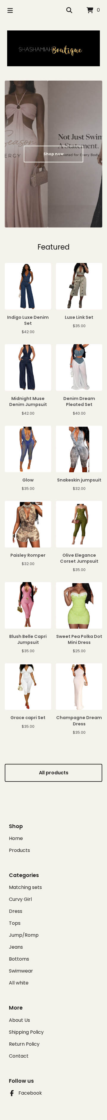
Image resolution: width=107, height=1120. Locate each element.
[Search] (69, 10)
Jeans (16, 947)
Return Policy (24, 1044)
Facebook (30, 1093)
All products (53, 772)
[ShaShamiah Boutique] (53, 48)
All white (19, 982)
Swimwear (21, 970)
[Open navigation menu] (10, 10)
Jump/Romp (24, 935)
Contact (19, 1056)
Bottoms (19, 959)
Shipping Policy (26, 1032)
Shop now (53, 153)
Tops (15, 923)
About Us (19, 1020)
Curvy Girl (20, 899)
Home (16, 838)
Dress (15, 911)
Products (19, 850)
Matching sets (25, 887)
